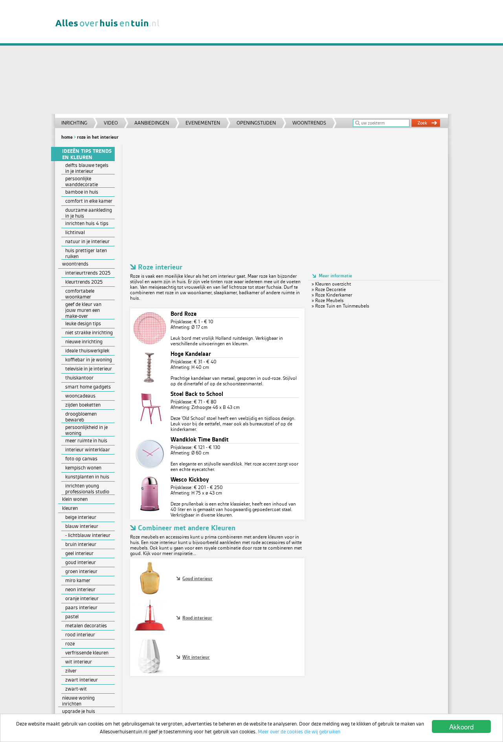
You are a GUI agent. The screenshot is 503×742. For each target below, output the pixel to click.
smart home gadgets (88, 387)
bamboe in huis (81, 192)
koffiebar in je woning (88, 360)
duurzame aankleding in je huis (88, 213)
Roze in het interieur (98, 137)
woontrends (75, 264)
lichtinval (75, 232)
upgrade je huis (78, 711)
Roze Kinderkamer (333, 295)
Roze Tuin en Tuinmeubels (342, 306)
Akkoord (461, 726)
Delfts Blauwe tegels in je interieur (86, 168)
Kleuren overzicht (333, 284)
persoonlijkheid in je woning (86, 430)
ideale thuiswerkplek (87, 351)
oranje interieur (82, 598)
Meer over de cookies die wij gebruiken (299, 732)
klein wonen (75, 499)
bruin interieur (80, 544)
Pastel (72, 616)
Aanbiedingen (151, 123)
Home (67, 137)
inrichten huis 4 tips (86, 223)
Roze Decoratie (330, 289)
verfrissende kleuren (86, 653)
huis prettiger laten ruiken (86, 253)
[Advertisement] (308, 59)
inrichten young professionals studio (87, 489)
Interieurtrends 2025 (87, 273)
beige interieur (80, 517)
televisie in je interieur (88, 369)
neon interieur (80, 589)
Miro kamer (77, 580)
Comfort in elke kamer (88, 201)
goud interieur (80, 562)
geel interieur (79, 553)
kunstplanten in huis (87, 477)
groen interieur (81, 571)
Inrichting (74, 123)
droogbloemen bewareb (81, 417)
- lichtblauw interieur (87, 535)
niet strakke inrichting (89, 332)
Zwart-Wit (76, 689)
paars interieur (81, 607)
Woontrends (309, 123)
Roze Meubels (329, 300)
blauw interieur (81, 526)
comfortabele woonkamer (79, 294)
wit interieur (78, 662)
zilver (71, 671)
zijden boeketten (83, 405)
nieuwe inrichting (84, 341)
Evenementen (202, 123)
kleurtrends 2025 (84, 282)
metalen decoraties (86, 625)
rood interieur (80, 635)
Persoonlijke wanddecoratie (81, 181)
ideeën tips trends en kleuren (87, 154)
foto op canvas (81, 459)
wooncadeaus (80, 396)
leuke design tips (83, 323)
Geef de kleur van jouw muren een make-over (83, 310)
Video (111, 123)
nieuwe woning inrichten (78, 701)
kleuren (70, 508)
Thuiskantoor (79, 378)
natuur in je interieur (87, 241)
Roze (70, 644)
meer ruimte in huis (86, 440)
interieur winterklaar (87, 450)
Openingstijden (256, 123)
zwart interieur (81, 680)
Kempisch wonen (83, 468)
